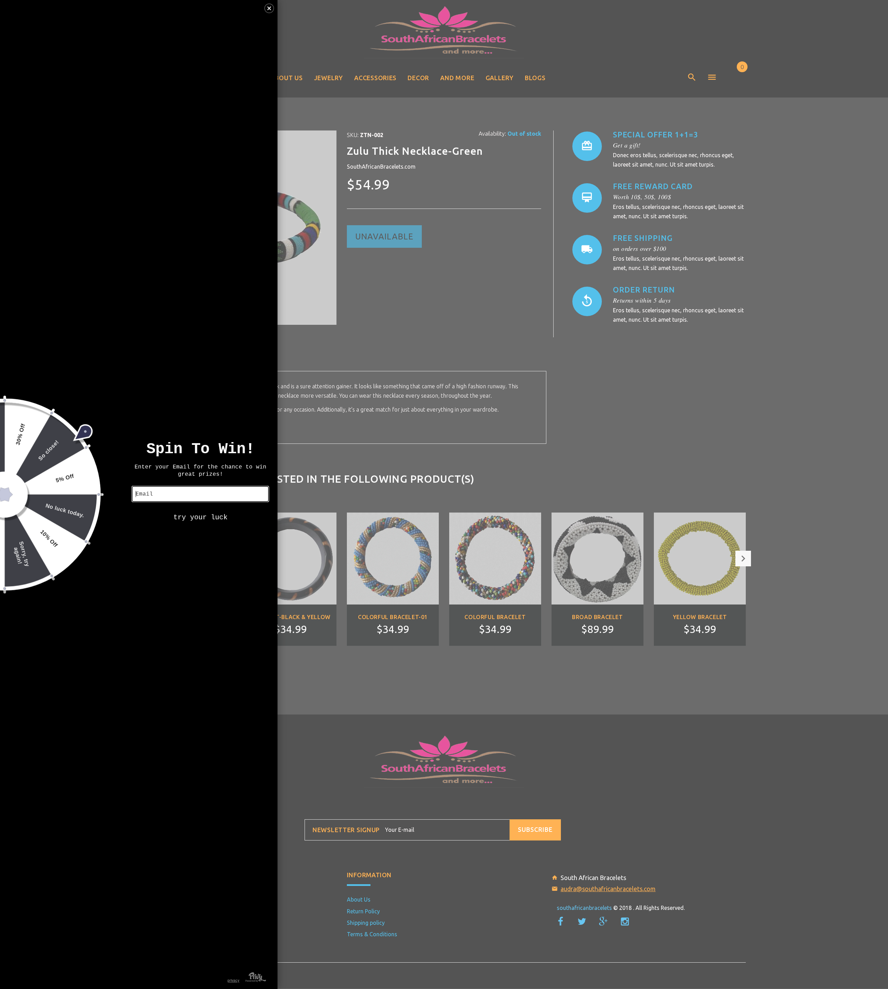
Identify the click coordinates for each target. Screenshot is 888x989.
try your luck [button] (200, 518)
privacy (233, 980)
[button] (269, 8)
